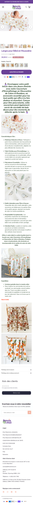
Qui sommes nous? (8, 449)
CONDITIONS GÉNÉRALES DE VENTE (13, 440)
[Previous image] (2, 27)
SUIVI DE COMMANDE (9, 443)
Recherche (5, 454)
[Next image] (30, 27)
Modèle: (3, 61)
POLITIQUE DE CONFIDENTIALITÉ (12, 438)
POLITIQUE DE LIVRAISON (10, 432)
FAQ (4, 452)
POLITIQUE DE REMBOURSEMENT (12, 435)
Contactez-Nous (7, 446)
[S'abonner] (29, 412)
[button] (3, 7)
